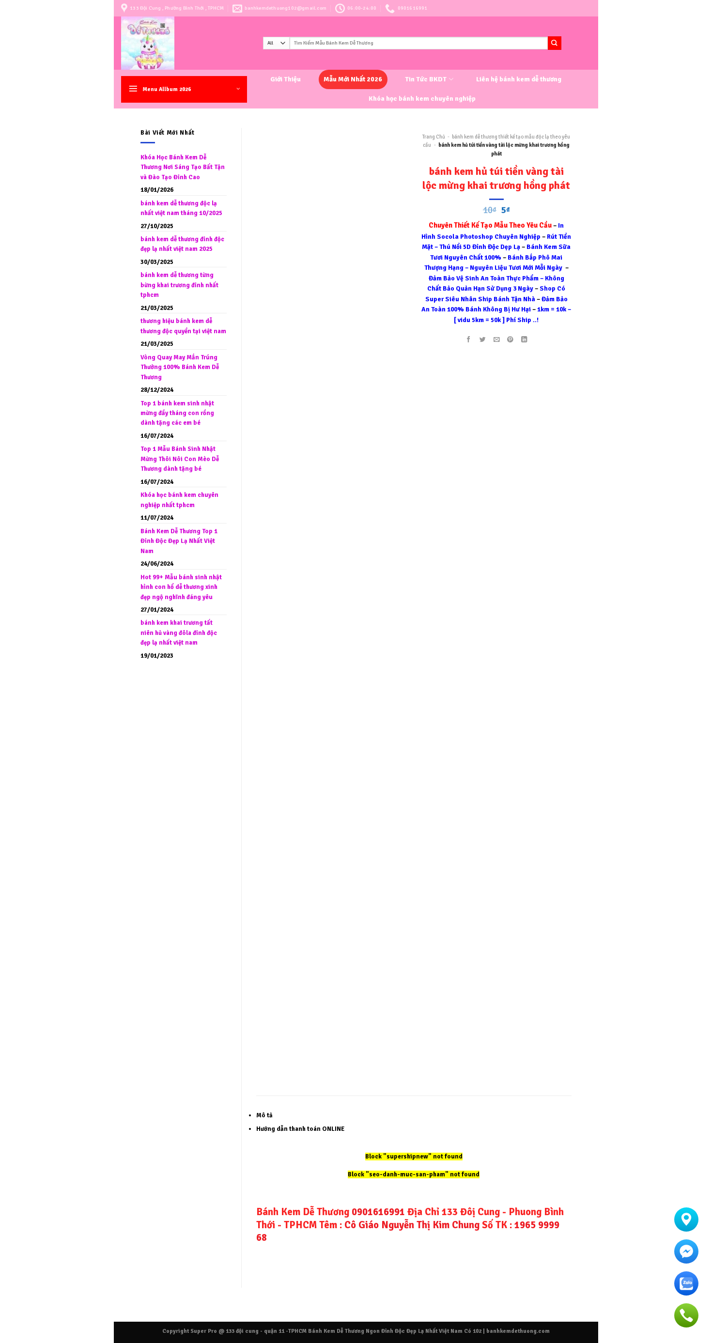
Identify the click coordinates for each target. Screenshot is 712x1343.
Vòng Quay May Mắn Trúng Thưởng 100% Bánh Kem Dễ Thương (179, 367)
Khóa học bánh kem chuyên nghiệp (422, 98)
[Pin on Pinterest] (510, 339)
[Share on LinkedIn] (524, 339)
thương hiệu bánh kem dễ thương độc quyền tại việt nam (183, 326)
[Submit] (554, 42)
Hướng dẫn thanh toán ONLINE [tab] (300, 1129)
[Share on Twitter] (482, 339)
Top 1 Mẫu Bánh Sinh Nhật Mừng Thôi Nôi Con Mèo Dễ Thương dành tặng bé (179, 459)
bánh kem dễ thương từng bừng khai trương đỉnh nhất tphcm (179, 285)
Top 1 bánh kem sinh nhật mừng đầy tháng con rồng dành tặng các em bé (177, 413)
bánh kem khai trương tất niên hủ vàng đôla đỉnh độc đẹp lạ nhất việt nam (178, 633)
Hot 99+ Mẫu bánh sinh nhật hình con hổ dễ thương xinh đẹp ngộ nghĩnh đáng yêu (181, 587)
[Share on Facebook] (468, 339)
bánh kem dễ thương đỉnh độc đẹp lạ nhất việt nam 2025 (182, 244)
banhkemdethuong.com (518, 1331)
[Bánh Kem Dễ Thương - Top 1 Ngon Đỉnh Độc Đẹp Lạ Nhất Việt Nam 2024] (184, 43)
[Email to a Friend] (496, 339)
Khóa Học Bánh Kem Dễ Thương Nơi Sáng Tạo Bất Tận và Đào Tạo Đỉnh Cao (182, 167)
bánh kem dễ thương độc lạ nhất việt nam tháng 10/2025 (181, 208)
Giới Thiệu (285, 79)
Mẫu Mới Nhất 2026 (353, 79)
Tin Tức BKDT (426, 79)
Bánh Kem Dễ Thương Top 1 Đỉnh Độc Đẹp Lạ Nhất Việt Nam (178, 541)
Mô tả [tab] (264, 1115)
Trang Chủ (433, 137)
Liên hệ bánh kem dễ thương (518, 79)
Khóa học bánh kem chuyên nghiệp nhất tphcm (179, 500)
